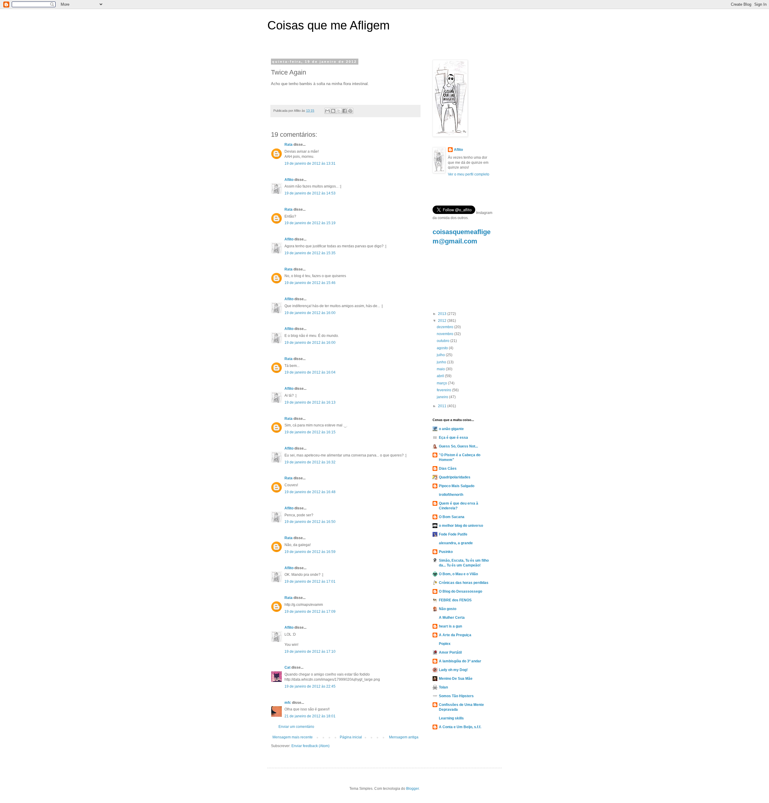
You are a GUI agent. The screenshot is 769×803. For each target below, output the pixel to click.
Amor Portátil (450, 652)
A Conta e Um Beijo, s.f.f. (460, 727)
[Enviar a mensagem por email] (327, 111)
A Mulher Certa (452, 617)
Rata (288, 144)
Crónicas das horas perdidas (463, 583)
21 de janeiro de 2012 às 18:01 (310, 716)
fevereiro (444, 390)
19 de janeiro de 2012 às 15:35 (310, 253)
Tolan (443, 687)
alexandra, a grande (456, 543)
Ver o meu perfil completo (468, 174)
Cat (287, 667)
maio (441, 369)
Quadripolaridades (454, 477)
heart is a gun (450, 626)
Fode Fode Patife (453, 534)
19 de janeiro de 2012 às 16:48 (310, 492)
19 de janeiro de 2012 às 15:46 (310, 283)
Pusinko (446, 552)
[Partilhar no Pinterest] (350, 111)
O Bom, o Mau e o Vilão (458, 574)
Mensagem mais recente (292, 737)
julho (441, 355)
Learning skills (451, 718)
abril (441, 376)
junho (442, 362)
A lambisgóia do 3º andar (460, 661)
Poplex (445, 644)
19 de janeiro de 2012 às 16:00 (310, 313)
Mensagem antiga (403, 737)
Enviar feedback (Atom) (310, 746)
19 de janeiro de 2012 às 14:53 (310, 193)
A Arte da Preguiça (455, 635)
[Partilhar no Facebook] (345, 111)
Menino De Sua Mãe (456, 678)
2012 (442, 321)
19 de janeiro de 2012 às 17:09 (310, 611)
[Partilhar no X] (339, 111)
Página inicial (351, 737)
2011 (442, 406)
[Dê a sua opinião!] (333, 111)
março (442, 383)
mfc (287, 703)
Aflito (288, 180)
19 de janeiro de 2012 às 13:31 (310, 163)
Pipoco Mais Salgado (456, 486)
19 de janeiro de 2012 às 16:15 (310, 432)
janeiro (443, 397)
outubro (443, 341)
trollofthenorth (451, 495)
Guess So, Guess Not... (458, 446)
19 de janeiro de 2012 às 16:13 (310, 402)
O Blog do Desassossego (460, 591)
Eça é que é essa (453, 437)
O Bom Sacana (451, 517)
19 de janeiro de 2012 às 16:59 (310, 552)
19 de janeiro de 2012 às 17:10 (310, 651)
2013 (442, 314)
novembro (445, 334)
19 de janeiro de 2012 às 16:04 (310, 372)
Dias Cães (448, 468)
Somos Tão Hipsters (456, 696)
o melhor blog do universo (461, 526)
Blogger (412, 788)
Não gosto (447, 609)
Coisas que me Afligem (328, 25)
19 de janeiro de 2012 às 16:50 (310, 522)
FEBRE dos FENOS (455, 600)
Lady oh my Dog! (453, 670)
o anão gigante (451, 429)
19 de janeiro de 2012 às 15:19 (310, 223)
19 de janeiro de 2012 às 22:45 (310, 686)
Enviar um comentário (296, 727)
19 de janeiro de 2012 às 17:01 (310, 581)
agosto (443, 348)
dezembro (445, 327)
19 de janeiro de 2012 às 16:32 (310, 462)
